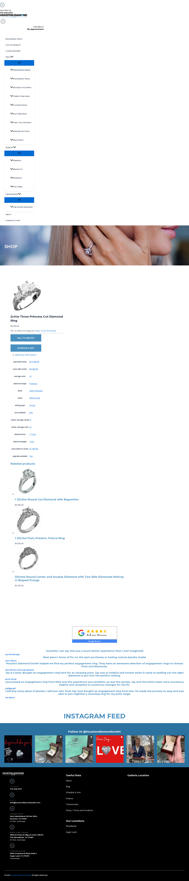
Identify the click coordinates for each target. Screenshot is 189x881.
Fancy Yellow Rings (22, 123)
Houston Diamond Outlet (21, 875)
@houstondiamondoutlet (102, 731)
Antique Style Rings (22, 88)
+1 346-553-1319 (11, 864)
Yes (31, 456)
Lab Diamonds (12, 194)
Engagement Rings (14, 39)
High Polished (35, 390)
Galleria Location (138, 775)
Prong (32, 405)
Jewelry (9, 148)
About (8, 214)
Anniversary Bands (21, 70)
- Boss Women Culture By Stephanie (19, 670)
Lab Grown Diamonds (23, 207)
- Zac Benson (9, 697)
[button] (11, 57)
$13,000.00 (34, 361)
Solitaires (18, 187)
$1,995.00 (33, 448)
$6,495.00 (33, 369)
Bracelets (18, 169)
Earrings (17, 161)
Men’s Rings (18, 140)
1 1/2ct (32, 434)
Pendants (17, 178)
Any (31, 412)
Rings (8, 57)
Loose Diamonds (13, 51)
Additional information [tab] (25, 355)
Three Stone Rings (21, 96)
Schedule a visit (13, 221)
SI (30, 420)
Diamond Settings (21, 131)
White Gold (34, 398)
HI (30, 376)
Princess (33, 383)
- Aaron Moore (10, 660)
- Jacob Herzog (10, 679)
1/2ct (31, 441)
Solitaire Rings (20, 114)
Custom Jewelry (13, 45)
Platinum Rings (20, 105)
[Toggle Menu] (19, 62)
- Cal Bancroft (9, 688)
